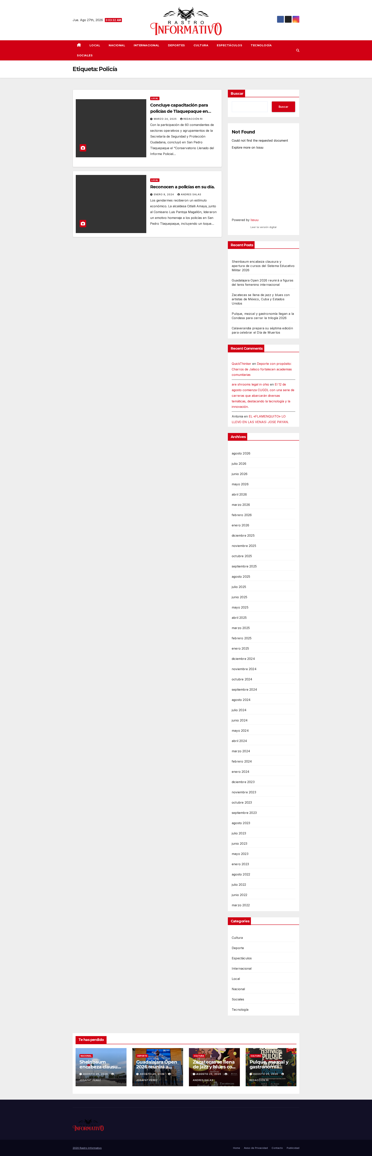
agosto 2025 (241, 576)
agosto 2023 (241, 823)
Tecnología (261, 45)
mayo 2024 (240, 731)
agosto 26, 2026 (96, 1074)
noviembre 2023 (244, 792)
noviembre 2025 (244, 546)
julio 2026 (239, 464)
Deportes (176, 45)
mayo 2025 (240, 607)
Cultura (201, 45)
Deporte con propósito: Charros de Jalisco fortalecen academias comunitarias (262, 369)
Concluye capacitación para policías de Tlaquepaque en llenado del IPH (179, 111)
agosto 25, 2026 (209, 1074)
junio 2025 (239, 597)
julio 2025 (239, 587)
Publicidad (293, 1147)
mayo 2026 (240, 484)
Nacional (117, 45)
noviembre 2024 (244, 669)
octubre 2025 (242, 556)
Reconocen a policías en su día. (182, 186)
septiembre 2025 (244, 566)
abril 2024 (239, 741)
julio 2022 (239, 885)
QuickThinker (241, 364)
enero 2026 (240, 525)
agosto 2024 (241, 700)
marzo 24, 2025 (165, 118)
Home (236, 1147)
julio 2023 (239, 833)
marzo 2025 (241, 628)
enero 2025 (240, 648)
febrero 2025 (241, 638)
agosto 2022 (241, 874)
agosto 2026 (241, 453)
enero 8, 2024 (164, 194)
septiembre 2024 (244, 689)
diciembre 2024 (243, 659)
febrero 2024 (242, 761)
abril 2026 (239, 494)
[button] (297, 50)
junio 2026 (239, 474)
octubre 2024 (242, 679)
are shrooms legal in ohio (250, 384)
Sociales (85, 55)
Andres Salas (191, 194)
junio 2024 (240, 720)
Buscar (237, 93)
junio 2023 (239, 843)
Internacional (146, 45)
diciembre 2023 (243, 782)
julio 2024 (239, 710)
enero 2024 (240, 772)
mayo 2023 (240, 854)
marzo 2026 (241, 505)
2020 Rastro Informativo (87, 1147)
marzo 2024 (241, 751)
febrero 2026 (242, 515)
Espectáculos (229, 45)
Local (95, 45)
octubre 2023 (242, 802)
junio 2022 (239, 895)
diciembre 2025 (243, 535)
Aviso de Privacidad (256, 1147)
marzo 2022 (241, 905)
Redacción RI (193, 118)
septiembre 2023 (244, 813)
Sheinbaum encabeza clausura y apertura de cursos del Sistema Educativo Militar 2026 (263, 266)
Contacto (277, 1147)
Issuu (254, 220)
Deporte (238, 948)
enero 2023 (240, 864)
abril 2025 (239, 618)
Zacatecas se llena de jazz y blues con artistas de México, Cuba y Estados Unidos (261, 299)
